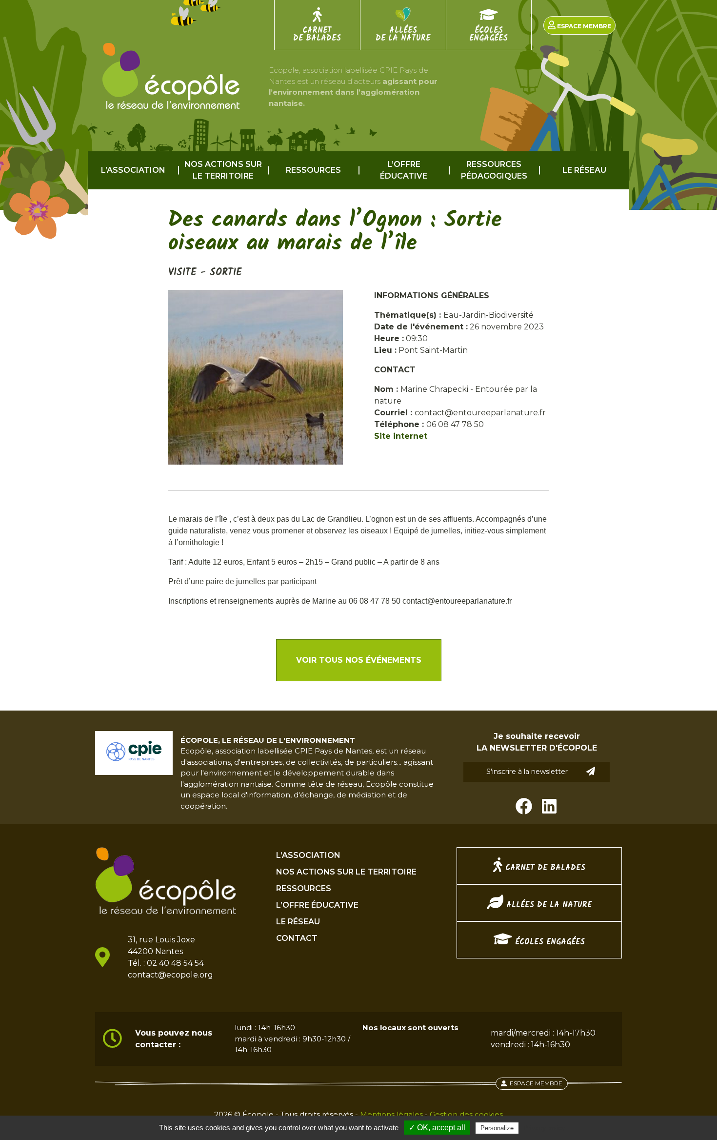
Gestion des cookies (466, 1114)
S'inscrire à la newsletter (527, 771)
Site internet (400, 436)
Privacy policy (544, 1128)
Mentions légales (391, 1114)
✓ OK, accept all (437, 1127)
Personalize (497, 1128)
